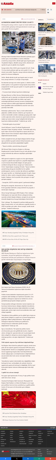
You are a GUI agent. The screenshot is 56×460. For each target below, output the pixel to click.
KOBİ (2, 437)
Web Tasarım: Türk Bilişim (49, 452)
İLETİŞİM (52, 427)
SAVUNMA (31, 441)
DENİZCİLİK (40, 441)
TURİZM (39, 435)
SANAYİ (39, 443)
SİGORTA (3, 445)
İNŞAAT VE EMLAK (33, 435)
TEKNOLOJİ (40, 433)
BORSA (11, 433)
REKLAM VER (4, 427)
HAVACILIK (40, 439)
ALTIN (11, 437)
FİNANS (11, 431)
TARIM (30, 437)
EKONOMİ (3, 431)
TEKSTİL (40, 437)
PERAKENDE (31, 439)
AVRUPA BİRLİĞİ (22, 443)
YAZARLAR (49, 431)
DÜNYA (3, 19)
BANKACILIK (3, 439)
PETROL (11, 439)
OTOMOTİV (31, 433)
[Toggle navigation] (53, 3)
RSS (47, 449)
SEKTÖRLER (31, 431)
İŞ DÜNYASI (21, 437)
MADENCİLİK (13, 441)
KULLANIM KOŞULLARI (40, 456)
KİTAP (48, 435)
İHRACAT (21, 435)
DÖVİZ (11, 435)
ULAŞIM (30, 443)
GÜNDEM (21, 431)
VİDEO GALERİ (50, 433)
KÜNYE (39, 449)
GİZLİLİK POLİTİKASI (40, 452)
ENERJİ (39, 431)
